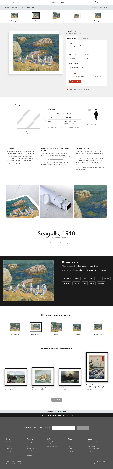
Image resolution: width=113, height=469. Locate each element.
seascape (101, 283)
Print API (99, 461)
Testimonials (9, 446)
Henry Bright (62, 389)
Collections (30, 7)
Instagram (70, 453)
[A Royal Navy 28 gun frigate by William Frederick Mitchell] (43, 376)
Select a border (73, 63)
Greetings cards (31, 453)
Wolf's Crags (62, 388)
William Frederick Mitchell (38, 389)
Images (7, 2)
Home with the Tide (11, 388)
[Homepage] (56, 3)
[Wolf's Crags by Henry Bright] (70, 377)
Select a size (79, 54)
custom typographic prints (34, 463)
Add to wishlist (72, 89)
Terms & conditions (93, 442)
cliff (98, 278)
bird (84, 278)
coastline (106, 278)
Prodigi (105, 461)
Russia (92, 283)
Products (16, 2)
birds (91, 278)
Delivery (78, 158)
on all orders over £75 (56, 415)
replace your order (90, 167)
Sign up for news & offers (37, 427)
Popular (7, 7)
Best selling (71, 442)
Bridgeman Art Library (88, 270)
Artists (22, 7)
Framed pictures (31, 444)
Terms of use (91, 446)
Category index (72, 451)
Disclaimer (91, 453)
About (8, 444)
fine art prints (23, 164)
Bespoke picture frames (20, 463)
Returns (8, 453)
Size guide (87, 54)
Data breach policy (93, 448)
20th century (67, 278)
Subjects (14, 7)
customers (65, 164)
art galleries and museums (55, 159)
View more (56, 400)
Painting (76, 283)
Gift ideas (50, 444)
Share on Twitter (84, 89)
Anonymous (89, 389)
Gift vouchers (51, 442)
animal (77, 278)
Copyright (91, 451)
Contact (8, 442)
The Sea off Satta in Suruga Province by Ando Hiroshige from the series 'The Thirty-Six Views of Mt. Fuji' (96, 386)
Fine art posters (31, 442)
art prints (85, 50)
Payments (9, 448)
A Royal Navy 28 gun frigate (40, 388)
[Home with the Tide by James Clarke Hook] (16, 377)
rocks (84, 283)
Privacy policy (92, 444)
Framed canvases (32, 448)
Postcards (29, 451)
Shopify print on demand (100, 463)
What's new (30, 455)
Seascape (102, 270)
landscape (67, 283)
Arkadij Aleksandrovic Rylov (74, 33)
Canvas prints (30, 446)
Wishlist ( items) (52, 446)
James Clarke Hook (10, 389)
